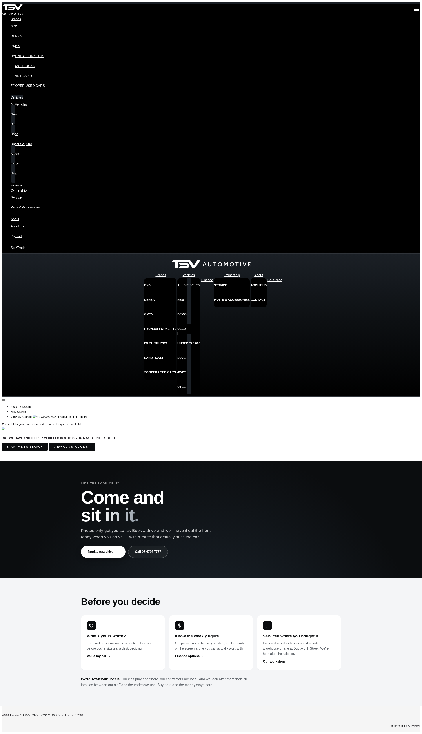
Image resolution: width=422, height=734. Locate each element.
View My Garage (49, 416)
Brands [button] (16, 19)
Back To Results (21, 407)
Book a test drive (103, 551)
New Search (18, 411)
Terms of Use (48, 715)
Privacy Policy (29, 715)
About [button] (15, 219)
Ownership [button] (19, 190)
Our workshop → (276, 661)
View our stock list (72, 446)
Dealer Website (398, 725)
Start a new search (25, 446)
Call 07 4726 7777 (148, 551)
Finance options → (189, 656)
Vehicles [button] (17, 97)
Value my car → (99, 656)
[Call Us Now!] (413, 265)
